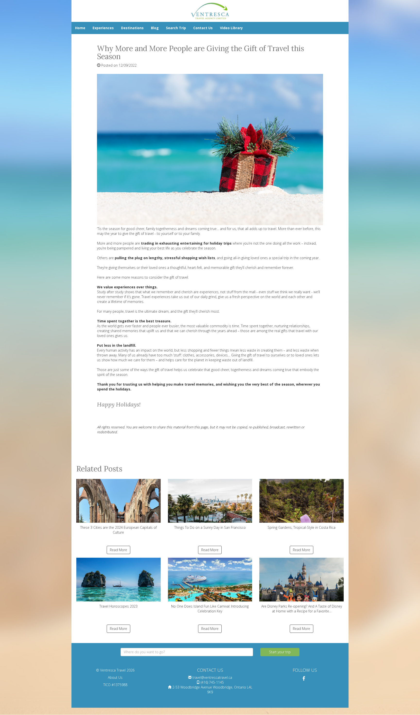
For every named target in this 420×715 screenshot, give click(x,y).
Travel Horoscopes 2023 (118, 606)
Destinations (132, 28)
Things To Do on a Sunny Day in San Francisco (210, 527)
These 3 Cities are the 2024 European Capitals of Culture (118, 530)
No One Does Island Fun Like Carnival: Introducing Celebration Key (210, 608)
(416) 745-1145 (212, 682)
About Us (115, 677)
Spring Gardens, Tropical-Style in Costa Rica (301, 527)
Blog (155, 28)
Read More (118, 549)
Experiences (103, 28)
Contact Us (203, 28)
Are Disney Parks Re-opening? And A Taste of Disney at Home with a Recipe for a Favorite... (301, 608)
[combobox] (187, 652)
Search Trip (176, 28)
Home (80, 28)
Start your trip (280, 652)
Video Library (231, 28)
